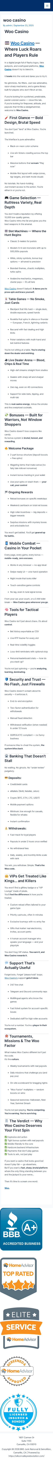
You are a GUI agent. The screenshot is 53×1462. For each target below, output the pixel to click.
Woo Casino (22, 43)
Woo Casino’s (11, 978)
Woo (7, 1188)
